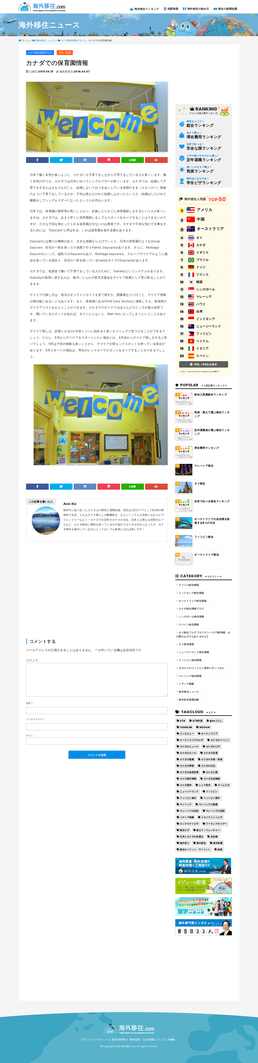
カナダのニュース (189, 746)
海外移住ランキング (146, 8)
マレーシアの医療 (208, 804)
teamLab (186, 727)
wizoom (204, 727)
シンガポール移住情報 (191, 616)
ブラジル (202, 260)
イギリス (202, 252)
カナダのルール (188, 752)
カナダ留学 (186, 785)
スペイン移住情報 (189, 624)
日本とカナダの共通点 (191, 836)
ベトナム (202, 341)
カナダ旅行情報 (188, 778)
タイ (199, 237)
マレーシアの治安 (189, 810)
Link (171, 1039)
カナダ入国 (212, 772)
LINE (132, 160)
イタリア (202, 348)
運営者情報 (119, 1039)
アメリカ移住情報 (189, 585)
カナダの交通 (211, 752)
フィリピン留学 (212, 798)
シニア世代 (205, 785)
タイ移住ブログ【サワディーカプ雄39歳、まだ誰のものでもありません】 (203, 634)
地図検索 (172, 8)
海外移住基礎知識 (189, 699)
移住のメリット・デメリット (195, 849)
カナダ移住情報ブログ (40, 52)
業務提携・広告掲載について (147, 1039)
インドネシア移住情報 (191, 593)
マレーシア (204, 297)
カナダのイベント (220, 740)
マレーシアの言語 (215, 810)
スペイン (202, 356)
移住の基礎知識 (227, 8)
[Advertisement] (97, 590)
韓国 (199, 282)
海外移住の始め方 (198, 8)
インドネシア (205, 319)
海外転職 (217, 843)
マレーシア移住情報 (190, 676)
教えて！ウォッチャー (208, 830)
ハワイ (200, 304)
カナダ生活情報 (212, 778)
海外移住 (201, 843)
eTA (182, 720)
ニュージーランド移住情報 (194, 652)
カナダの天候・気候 (211, 759)
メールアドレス (35, 719)
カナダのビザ (213, 746)
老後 (220, 849)
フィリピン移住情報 (190, 660)
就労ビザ (184, 830)
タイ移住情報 (186, 644)
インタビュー (187, 733)
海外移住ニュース (189, 692)
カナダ (200, 245)
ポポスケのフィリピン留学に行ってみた (201, 668)
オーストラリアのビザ (191, 740)
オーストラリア (210, 228)
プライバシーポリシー (94, 1039)
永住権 (214, 836)
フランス (202, 274)
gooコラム (216, 720)
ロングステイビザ (189, 823)
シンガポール (205, 289)
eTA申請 (197, 720)
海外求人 (184, 843)
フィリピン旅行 (188, 798)
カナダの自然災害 (189, 772)
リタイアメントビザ (211, 817)
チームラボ (223, 785)
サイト (29, 735)
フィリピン (204, 333)
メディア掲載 (186, 684)
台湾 (199, 311)
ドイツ (200, 267)
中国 (201, 219)
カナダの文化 (208, 765)
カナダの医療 (187, 759)
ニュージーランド (208, 326)
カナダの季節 (187, 765)
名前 (29, 703)
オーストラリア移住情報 (193, 601)
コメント (32, 660)
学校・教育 (65, 52)
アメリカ (204, 209)
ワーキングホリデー (216, 823)
